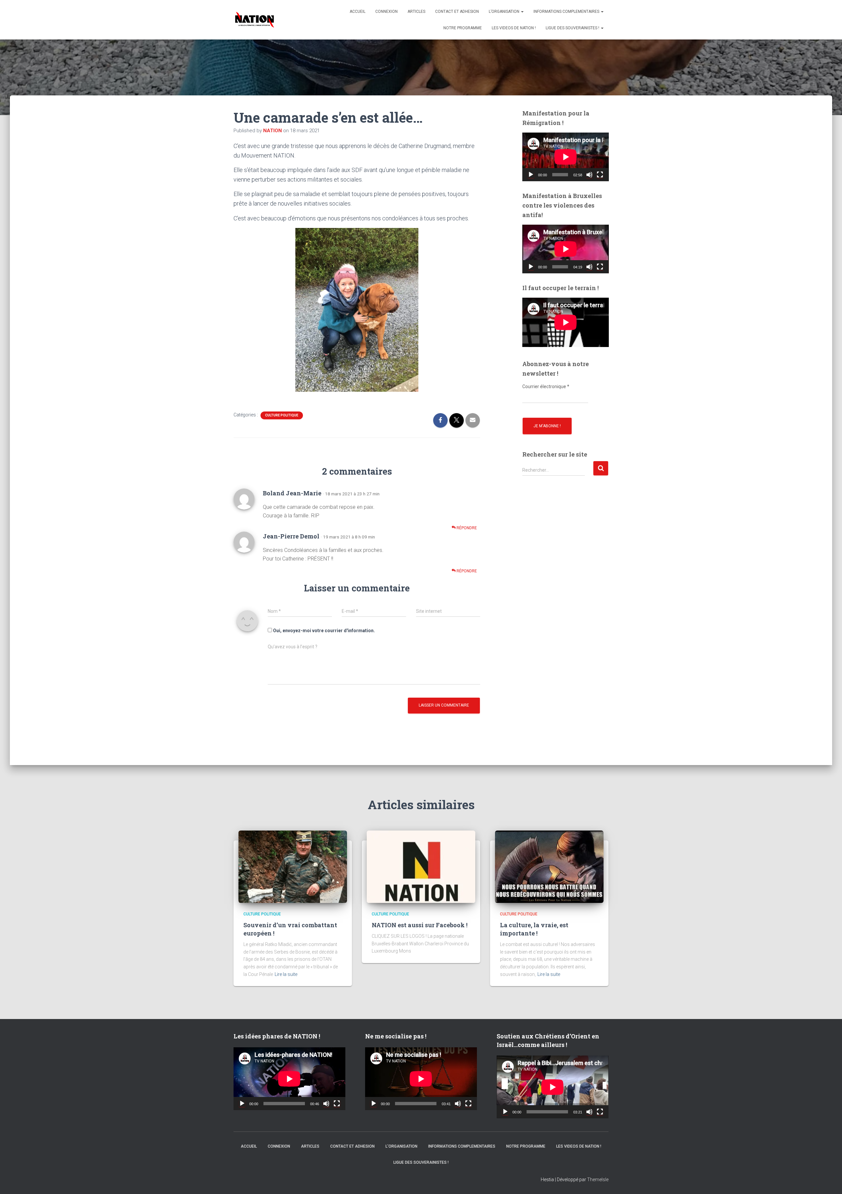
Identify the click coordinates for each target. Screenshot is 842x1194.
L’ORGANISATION (504, 11)
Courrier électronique (545, 386)
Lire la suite (286, 974)
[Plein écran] (600, 174)
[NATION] (255, 20)
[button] (522, 11)
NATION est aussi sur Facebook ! (419, 925)
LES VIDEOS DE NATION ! (514, 28)
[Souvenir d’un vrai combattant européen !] (292, 866)
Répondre (466, 528)
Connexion (386, 11)
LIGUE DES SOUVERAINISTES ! (573, 28)
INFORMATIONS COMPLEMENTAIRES (566, 11)
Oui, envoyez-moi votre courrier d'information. (323, 630)
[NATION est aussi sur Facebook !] (421, 866)
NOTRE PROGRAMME (462, 28)
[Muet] (589, 174)
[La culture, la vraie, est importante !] (549, 866)
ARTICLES (416, 11)
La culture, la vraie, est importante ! (534, 929)
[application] (565, 157)
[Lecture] (531, 174)
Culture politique (281, 415)
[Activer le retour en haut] (829, 1181)
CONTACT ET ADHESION (457, 11)
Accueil (357, 11)
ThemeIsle (597, 1179)
